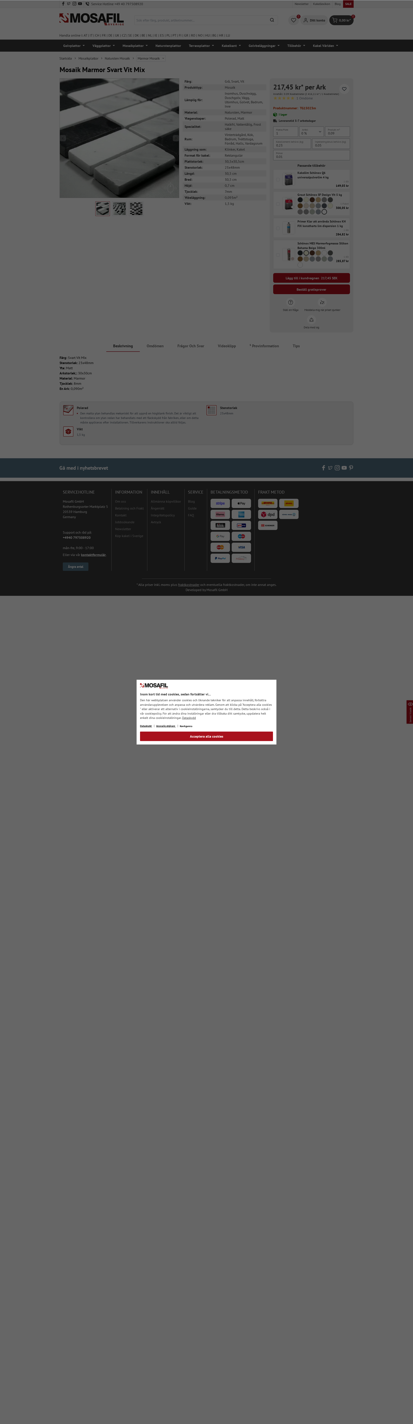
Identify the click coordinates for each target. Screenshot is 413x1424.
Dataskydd (189, 718)
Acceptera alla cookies (206, 736)
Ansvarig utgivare (166, 725)
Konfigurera (186, 726)
